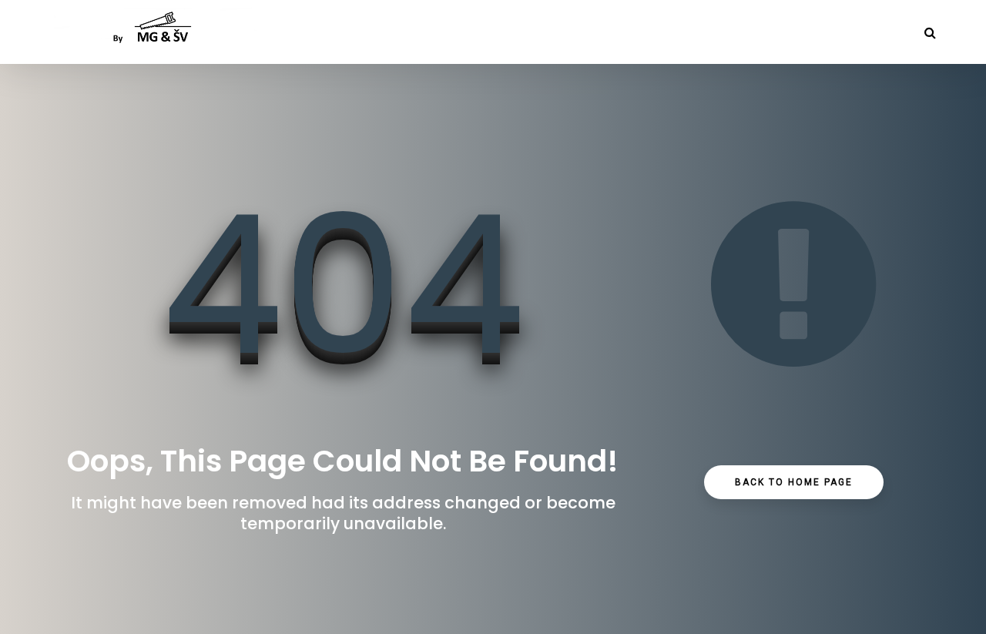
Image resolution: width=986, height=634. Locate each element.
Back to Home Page (794, 482)
